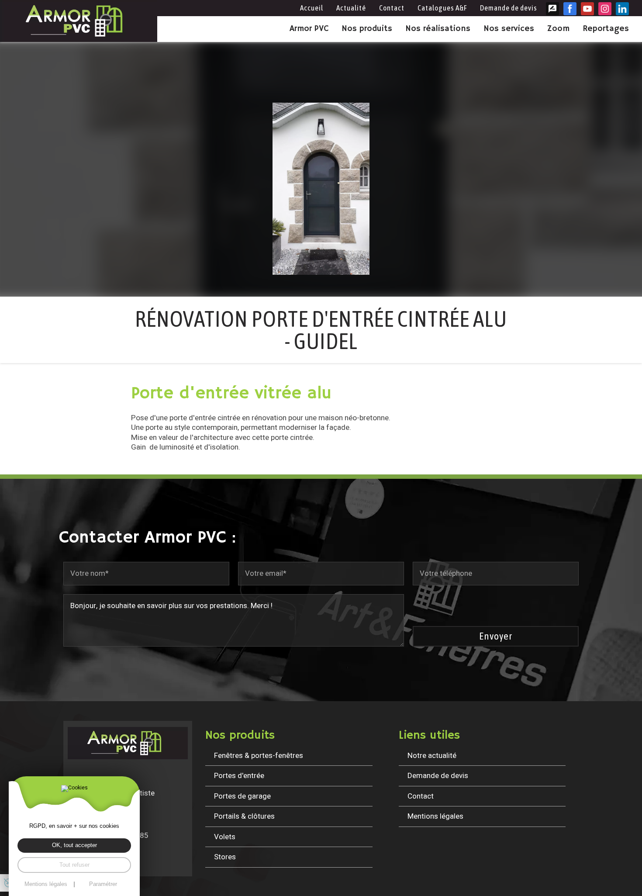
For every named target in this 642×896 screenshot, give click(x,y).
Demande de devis (508, 7)
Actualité (351, 7)
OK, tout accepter (74, 845)
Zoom (558, 29)
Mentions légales (435, 816)
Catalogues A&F (442, 7)
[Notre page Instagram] (604, 8)
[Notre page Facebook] (569, 8)
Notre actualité (431, 755)
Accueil (311, 7)
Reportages (606, 29)
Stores (225, 856)
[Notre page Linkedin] (622, 8)
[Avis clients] (552, 8)
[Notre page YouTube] (587, 8)
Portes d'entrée (239, 775)
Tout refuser (74, 865)
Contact (391, 7)
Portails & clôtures (244, 816)
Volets (224, 836)
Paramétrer (103, 884)
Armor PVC (309, 29)
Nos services (508, 29)
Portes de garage (242, 796)
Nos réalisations (437, 29)
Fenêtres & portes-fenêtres (258, 755)
